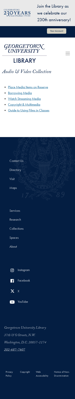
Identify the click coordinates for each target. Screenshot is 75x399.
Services (14, 211)
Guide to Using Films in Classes (28, 110)
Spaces (14, 238)
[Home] (24, 53)
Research (15, 220)
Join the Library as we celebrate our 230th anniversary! (54, 13)
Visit (12, 179)
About (13, 247)
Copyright (25, 371)
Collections (16, 229)
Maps (13, 188)
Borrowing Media (20, 93)
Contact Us (16, 161)
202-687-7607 (14, 350)
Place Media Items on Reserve (28, 87)
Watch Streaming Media (24, 98)
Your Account (56, 30)
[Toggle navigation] (68, 53)
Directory (15, 170)
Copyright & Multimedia (24, 104)
